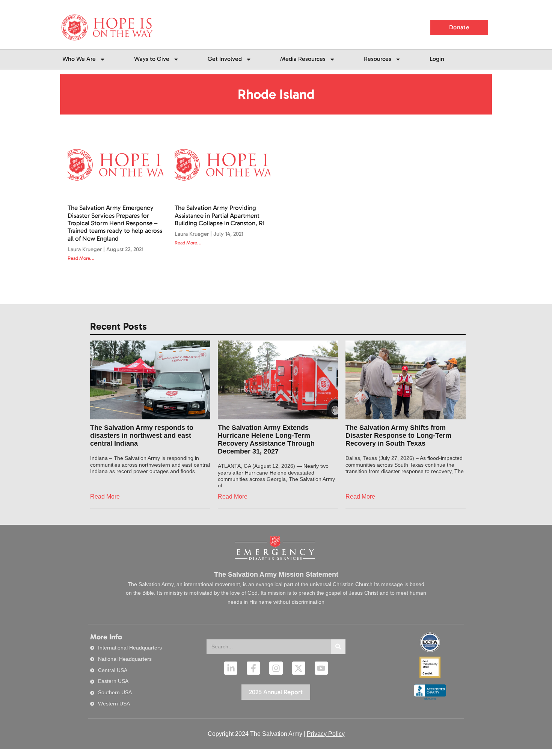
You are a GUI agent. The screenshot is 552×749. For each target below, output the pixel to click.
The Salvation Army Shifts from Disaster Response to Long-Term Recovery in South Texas (398, 435)
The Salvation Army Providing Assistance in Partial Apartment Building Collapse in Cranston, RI (220, 215)
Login (437, 58)
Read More (105, 496)
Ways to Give (151, 58)
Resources (377, 58)
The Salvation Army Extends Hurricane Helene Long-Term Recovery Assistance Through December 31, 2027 (266, 439)
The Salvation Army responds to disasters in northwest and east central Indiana (141, 435)
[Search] (338, 646)
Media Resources (303, 58)
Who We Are (79, 58)
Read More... (81, 258)
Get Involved (225, 58)
